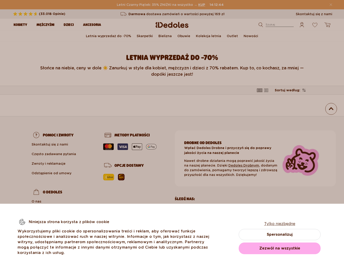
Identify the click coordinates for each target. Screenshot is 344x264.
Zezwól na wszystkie (279, 248)
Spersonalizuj (280, 234)
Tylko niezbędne (279, 223)
